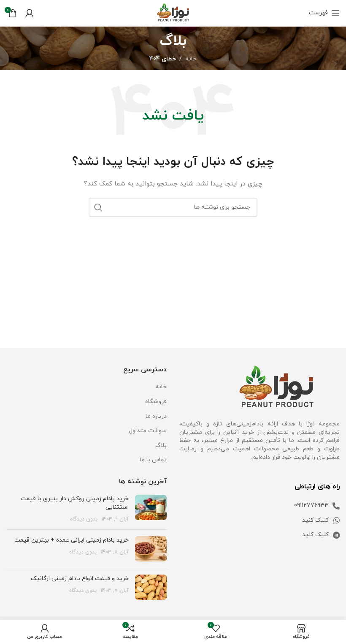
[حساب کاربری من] (29, 13)
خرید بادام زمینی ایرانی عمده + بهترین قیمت (71, 540)
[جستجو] (98, 207)
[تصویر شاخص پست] (151, 509)
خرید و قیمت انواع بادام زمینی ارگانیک (80, 579)
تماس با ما (153, 460)
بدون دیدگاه (83, 519)
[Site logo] (173, 12)
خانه (191, 59)
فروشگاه (156, 402)
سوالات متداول (148, 431)
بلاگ (161, 445)
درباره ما (156, 416)
